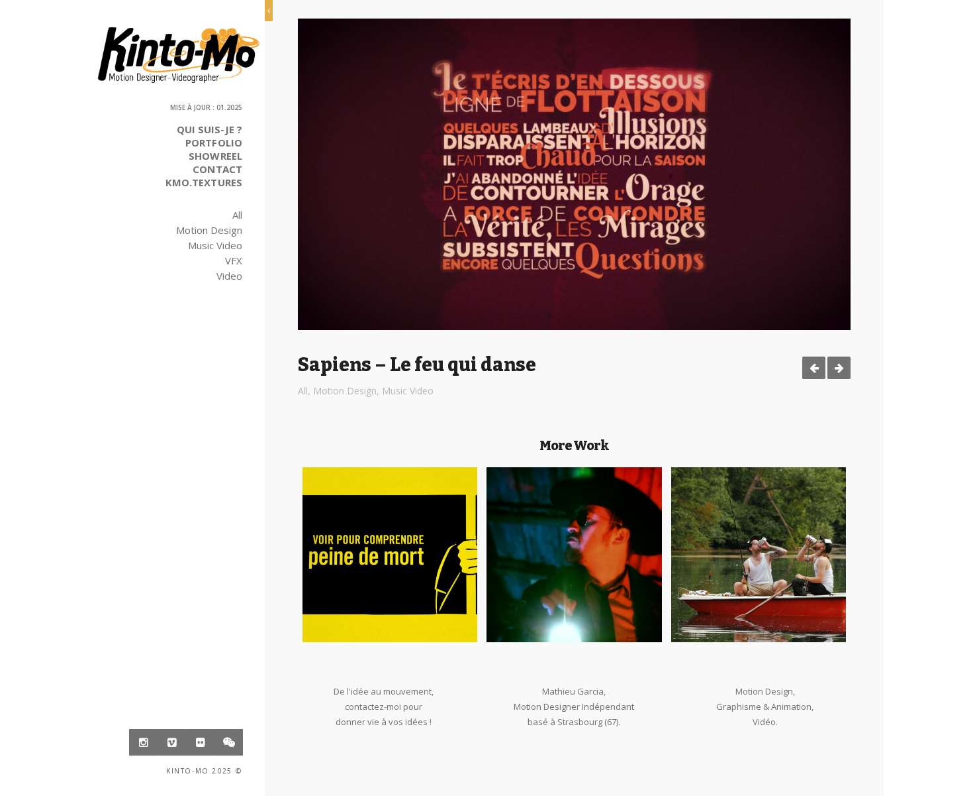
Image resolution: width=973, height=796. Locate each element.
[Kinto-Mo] (178, 55)
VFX (233, 260)
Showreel (215, 155)
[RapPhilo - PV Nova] (813, 368)
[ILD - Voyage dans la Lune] (839, 368)
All (237, 214)
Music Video (215, 245)
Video (229, 275)
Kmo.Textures (203, 182)
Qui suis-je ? (209, 129)
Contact (217, 169)
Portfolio (213, 142)
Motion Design (209, 230)
